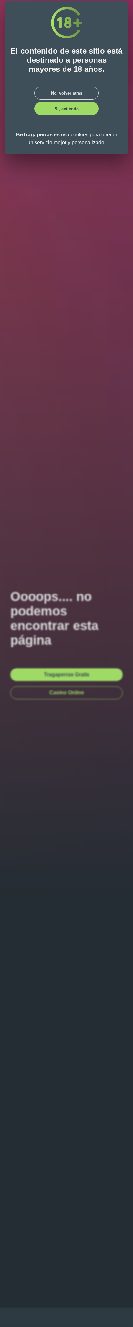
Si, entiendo (67, 108)
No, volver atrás (66, 93)
